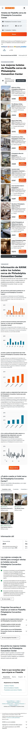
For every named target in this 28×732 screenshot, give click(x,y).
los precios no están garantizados (13, 717)
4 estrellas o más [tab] (6, 489)
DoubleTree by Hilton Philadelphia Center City (18, 137)
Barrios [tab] (14, 677)
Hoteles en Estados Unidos (7, 703)
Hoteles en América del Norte (13, 702)
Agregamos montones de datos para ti (12, 724)
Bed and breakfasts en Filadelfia (11, 688)
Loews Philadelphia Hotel (18, 240)
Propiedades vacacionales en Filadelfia (13, 690)
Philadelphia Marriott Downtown (17, 154)
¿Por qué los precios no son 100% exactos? (11, 727)
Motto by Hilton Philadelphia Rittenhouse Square (18, 88)
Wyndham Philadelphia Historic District (17, 205)
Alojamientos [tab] (6, 677)
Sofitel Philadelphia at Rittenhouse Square (17, 223)
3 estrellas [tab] (15, 489)
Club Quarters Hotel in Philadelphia (17, 186)
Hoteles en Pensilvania (19, 703)
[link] (14, 468)
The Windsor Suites (16, 104)
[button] (2, 8)
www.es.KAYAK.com (11, 701)
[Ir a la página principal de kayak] (9, 8)
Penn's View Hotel (16, 120)
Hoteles (18, 701)
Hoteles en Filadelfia (13, 705)
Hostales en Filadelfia (9, 685)
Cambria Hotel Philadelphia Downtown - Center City (18, 170)
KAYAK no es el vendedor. (8, 722)
